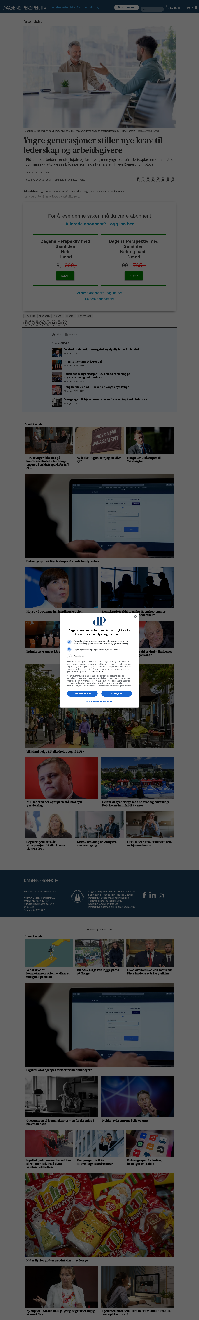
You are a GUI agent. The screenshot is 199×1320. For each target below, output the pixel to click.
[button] (99, 656)
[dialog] (99, 660)
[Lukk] (135, 616)
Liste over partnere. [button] (95, 671)
